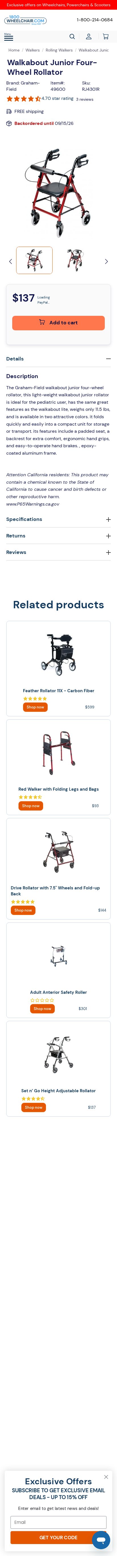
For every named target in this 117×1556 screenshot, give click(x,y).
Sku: (86, 83)
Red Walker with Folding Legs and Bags (58, 789)
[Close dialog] (106, 1477)
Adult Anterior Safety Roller (58, 992)
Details (15, 358)
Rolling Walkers (59, 50)
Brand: (13, 83)
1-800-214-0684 (95, 20)
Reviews (16, 552)
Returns (15, 535)
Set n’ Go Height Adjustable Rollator (58, 1091)
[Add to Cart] (35, 707)
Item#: (57, 83)
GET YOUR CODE (58, 1537)
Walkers (33, 50)
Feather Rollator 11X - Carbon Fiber (58, 691)
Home (14, 50)
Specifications (24, 519)
